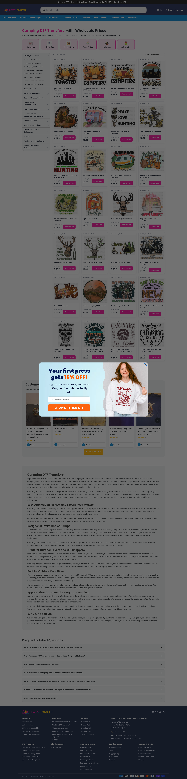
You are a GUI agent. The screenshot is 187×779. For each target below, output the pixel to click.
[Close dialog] (145, 364)
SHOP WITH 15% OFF (69, 408)
